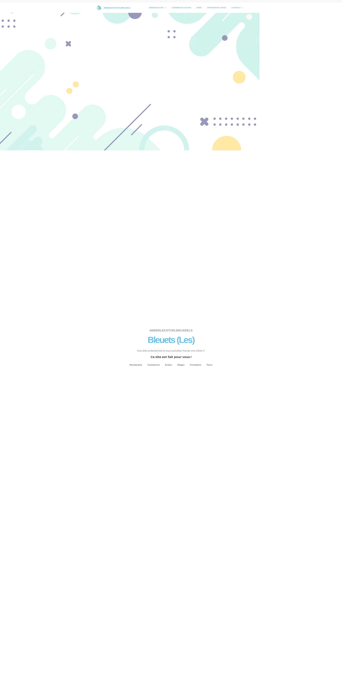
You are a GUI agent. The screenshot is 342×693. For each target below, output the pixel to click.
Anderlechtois (156, 7)
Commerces (153, 365)
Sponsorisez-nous (216, 7)
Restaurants (136, 365)
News (199, 7)
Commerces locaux (181, 7)
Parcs (209, 365)
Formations (195, 365)
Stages (180, 365)
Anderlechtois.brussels (117, 7)
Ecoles (168, 365)
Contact (236, 7)
